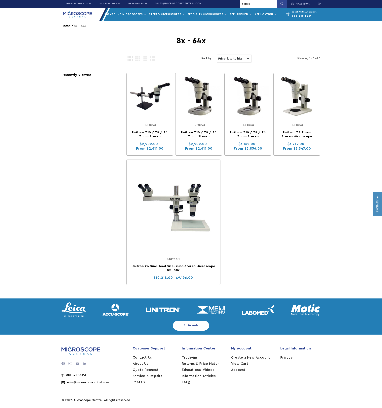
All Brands (191, 325)
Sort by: (207, 58)
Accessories (108, 3)
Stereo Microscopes (165, 14)
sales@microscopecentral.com (178, 3)
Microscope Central (88, 400)
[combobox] (259, 4)
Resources (136, 3)
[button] (318, 3)
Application (264, 14)
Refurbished (239, 14)
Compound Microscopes (124, 14)
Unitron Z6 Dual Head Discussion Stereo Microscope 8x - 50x (173, 268)
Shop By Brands (76, 3)
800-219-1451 (302, 16)
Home (65, 26)
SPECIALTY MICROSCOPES (206, 14)
